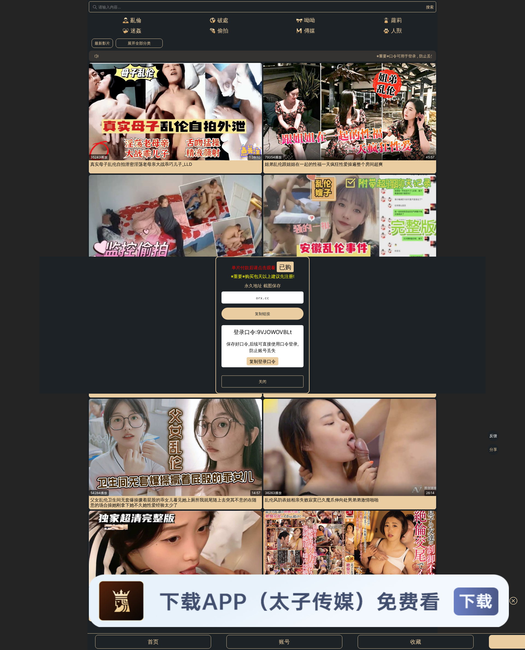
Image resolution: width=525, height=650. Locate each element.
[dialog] (262, 325)
